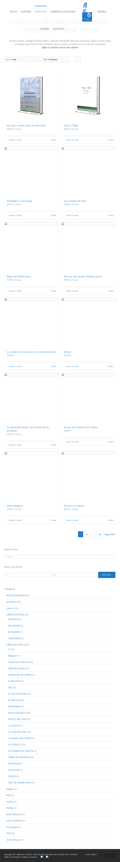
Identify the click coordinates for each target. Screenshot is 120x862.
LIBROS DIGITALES (15, 614)
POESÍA (9, 808)
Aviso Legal (91, 854)
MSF (8, 795)
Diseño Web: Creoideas (68, 854)
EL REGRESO (14, 632)
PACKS (9, 801)
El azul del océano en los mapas (81, 427)
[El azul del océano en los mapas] (88, 398)
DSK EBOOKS (14, 625)
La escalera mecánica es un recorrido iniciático (31, 351)
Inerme (67, 351)
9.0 (9, 649)
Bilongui (12, 655)
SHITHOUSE (13, 763)
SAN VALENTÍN (14, 820)
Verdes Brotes (12, 840)
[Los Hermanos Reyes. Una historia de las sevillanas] (31, 398)
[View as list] (78, 59)
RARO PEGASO (13, 814)
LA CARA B (13, 725)
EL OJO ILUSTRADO (17, 694)
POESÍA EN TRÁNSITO (18, 757)
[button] (75, 28)
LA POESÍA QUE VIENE (19, 738)
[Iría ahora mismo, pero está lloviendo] (31, 96)
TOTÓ (8, 833)
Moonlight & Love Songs (19, 201)
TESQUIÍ (12, 776)
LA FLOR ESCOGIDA (17, 732)
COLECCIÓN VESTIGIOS (19, 662)
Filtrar (106, 575)
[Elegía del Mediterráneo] (31, 247)
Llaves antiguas (15, 505)
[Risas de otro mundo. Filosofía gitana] (88, 247)
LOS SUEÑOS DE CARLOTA (21, 751)
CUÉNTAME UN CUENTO (20, 675)
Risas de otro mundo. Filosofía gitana (83, 276)
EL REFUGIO (14, 700)
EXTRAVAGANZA (16, 713)
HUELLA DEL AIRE (17, 719)
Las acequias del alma (75, 201)
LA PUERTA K (14, 744)
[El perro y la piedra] (88, 476)
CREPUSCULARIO (16, 668)
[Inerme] (88, 322)
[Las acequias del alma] (88, 171)
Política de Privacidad (12, 857)
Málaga (9, 789)
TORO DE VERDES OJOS (19, 782)
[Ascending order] (37, 60)
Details (53, 140)
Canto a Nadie (71, 125)
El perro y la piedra (74, 505)
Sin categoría (12, 827)
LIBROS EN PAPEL (14, 644)
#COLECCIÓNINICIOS (16, 595)
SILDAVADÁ (14, 770)
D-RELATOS (13, 681)
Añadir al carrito (15, 140)
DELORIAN (13, 619)
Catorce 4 (10, 608)
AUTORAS (11, 602)
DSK (10, 687)
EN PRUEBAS (14, 706)
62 (100, 534)
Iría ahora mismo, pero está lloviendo (26, 125)
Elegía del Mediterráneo (19, 276)
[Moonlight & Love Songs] (31, 171)
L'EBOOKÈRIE (14, 638)
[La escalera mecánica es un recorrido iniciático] (31, 322)
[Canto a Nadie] (88, 96)
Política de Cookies (29, 857)
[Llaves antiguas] (31, 476)
